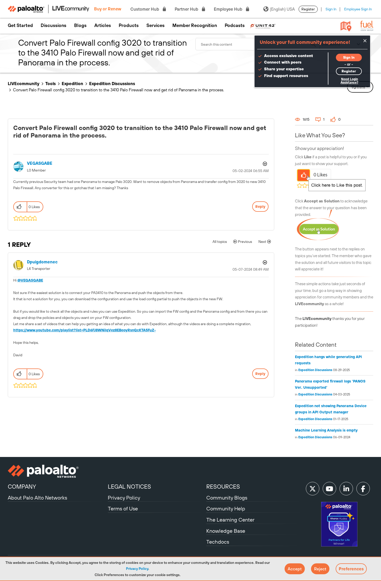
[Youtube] (329, 488)
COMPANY (22, 486)
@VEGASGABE (30, 280)
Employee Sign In (358, 9)
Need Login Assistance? (349, 80)
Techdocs (217, 542)
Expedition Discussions (112, 83)
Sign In (331, 9)
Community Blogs (226, 498)
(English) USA (282, 9)
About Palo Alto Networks (37, 498)
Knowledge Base (225, 531)
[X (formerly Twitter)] (312, 488)
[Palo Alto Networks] (57, 471)
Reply (260, 206)
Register (308, 9)
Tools (50, 83)
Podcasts (235, 25)
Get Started (20, 25)
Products (129, 25)
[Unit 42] (263, 25)
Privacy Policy (137, 568)
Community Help (225, 508)
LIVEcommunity (23, 83)
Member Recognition (194, 25)
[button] (295, 568)
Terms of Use (123, 508)
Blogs (80, 25)
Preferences (351, 568)
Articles (102, 25)
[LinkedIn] (346, 488)
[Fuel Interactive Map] (346, 26)
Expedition (72, 83)
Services (155, 25)
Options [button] (264, 164)
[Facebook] (363, 488)
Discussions (53, 25)
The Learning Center (230, 520)
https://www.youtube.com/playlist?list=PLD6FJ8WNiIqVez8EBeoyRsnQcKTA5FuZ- (84, 330)
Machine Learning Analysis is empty (326, 430)
